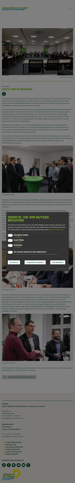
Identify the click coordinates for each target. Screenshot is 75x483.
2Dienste (17, 242)
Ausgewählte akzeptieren (35, 262)
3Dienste (17, 237)
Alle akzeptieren (57, 262)
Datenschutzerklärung (56, 230)
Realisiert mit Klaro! (61, 268)
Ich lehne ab (14, 262)
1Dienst (17, 247)
